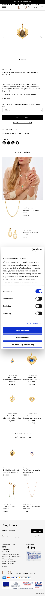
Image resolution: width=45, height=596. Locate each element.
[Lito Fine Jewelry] (22, 7)
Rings (25, 468)
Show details (32, 323)
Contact (5, 552)
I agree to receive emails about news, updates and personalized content (23, 537)
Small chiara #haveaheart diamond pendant (32, 418)
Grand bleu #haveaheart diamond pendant (32, 380)
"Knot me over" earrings (9, 508)
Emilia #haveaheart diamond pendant (11, 471)
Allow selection (22, 337)
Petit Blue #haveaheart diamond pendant (12, 380)
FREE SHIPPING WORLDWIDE (22, 2)
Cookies (40, 594)
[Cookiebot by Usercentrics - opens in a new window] (32, 249)
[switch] (38, 299)
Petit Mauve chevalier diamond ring (32, 471)
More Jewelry (8, 564)
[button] (4, 38)
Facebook (28, 547)
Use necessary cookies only (22, 344)
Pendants (7, 70)
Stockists (6, 549)
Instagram (33, 547)
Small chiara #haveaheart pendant (12, 417)
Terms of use (7, 559)
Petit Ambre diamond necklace (31, 508)
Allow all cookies (22, 330)
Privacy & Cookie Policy (11, 557)
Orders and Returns (10, 554)
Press (4, 566)
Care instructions (9, 561)
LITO (4, 547)
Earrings (27, 230)
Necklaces (28, 208)
